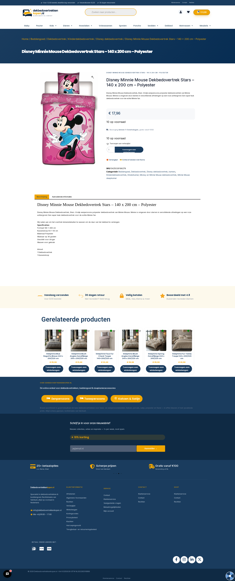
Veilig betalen (134, 295)
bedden (152, 25)
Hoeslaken (84, 25)
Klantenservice (110, 499)
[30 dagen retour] (81, 296)
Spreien (123, 25)
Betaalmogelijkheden (112, 507)
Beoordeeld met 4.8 (178, 295)
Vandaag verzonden (56, 295)
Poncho (137, 25)
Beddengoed (38, 39)
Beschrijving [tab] (42, 197)
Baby (26, 25)
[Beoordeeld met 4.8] (162, 296)
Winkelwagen (71, 510)
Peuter (39, 25)
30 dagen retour (95, 295)
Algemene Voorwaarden (76, 498)
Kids (52, 25)
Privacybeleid (72, 518)
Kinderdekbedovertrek (81, 39)
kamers (172, 171)
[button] (92, 77)
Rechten (69, 502)
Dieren (66, 25)
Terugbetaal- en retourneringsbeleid (81, 529)
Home (25, 39)
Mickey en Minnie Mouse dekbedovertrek (158, 175)
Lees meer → (92, 411)
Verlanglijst (70, 506)
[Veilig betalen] (122, 296)
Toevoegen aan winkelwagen (129, 151)
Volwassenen (105, 25)
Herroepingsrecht (73, 525)
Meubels (204, 25)
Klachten (69, 521)
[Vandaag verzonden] (40, 296)
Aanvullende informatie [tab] (62, 197)
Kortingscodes (72, 514)
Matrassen (184, 25)
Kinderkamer (133, 175)
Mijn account (109, 511)
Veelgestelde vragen (112, 503)
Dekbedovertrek (56, 39)
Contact (107, 495)
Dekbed (169, 25)
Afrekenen (70, 494)
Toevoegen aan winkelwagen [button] (53, 369)
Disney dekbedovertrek (109, 39)
